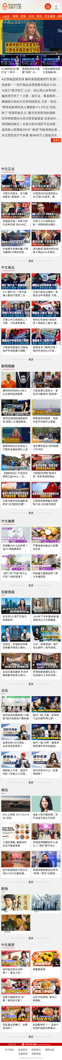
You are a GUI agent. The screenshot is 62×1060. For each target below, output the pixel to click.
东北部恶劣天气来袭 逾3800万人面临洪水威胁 (31, 135)
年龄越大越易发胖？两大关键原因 (45, 575)
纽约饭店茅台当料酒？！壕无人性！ (13, 971)
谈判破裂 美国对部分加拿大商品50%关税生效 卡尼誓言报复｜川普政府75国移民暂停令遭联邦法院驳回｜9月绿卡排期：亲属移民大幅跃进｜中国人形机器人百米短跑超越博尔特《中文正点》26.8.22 (46, 250)
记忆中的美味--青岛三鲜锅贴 (45, 999)
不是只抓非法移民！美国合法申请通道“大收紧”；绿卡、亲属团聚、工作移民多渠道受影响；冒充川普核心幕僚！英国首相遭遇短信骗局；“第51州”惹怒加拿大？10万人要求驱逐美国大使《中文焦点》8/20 (46, 294)
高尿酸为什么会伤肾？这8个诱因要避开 (15, 547)
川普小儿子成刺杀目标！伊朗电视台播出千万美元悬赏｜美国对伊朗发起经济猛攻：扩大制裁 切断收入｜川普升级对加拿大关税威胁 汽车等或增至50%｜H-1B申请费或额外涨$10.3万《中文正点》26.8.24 (46, 223)
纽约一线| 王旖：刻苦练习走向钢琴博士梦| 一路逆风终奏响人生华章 (46, 717)
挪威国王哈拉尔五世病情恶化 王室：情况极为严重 (31, 101)
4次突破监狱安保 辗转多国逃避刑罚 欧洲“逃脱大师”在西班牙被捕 (31, 79)
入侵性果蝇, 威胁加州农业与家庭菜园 (14, 844)
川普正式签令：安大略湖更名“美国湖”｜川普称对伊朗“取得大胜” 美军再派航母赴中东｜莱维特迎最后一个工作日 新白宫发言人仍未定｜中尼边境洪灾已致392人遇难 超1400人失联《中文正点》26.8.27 (15, 195)
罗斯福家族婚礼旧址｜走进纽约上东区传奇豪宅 (45, 673)
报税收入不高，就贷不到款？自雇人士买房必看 (15, 772)
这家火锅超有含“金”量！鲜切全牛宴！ (14, 999)
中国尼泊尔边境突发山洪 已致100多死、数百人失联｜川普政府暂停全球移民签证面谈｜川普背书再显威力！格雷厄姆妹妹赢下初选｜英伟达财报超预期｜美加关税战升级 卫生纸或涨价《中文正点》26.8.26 (46, 195)
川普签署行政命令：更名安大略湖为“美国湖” (45, 392)
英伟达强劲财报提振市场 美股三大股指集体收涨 (15, 420)
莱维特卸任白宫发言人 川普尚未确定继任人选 (15, 448)
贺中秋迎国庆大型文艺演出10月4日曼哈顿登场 (15, 872)
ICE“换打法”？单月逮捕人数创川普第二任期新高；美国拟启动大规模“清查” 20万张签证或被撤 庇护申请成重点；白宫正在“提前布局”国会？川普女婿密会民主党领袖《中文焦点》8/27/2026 (15, 294)
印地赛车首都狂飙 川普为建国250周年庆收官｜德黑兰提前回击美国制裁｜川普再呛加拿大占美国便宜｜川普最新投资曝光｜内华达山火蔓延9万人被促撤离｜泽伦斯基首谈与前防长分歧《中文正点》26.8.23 (16, 250)
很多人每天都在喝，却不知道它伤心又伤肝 (45, 816)
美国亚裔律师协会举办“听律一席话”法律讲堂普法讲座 (45, 872)
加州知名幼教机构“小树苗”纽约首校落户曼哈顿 (16, 717)
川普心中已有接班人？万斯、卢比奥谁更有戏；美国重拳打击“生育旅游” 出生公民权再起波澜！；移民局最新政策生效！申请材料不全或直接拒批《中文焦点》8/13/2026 (16, 321)
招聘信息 (49, 1049)
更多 (56, 140)
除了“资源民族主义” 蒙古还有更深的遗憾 (28, 112)
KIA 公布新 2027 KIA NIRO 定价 (16, 816)
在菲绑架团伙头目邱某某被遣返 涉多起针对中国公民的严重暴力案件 (31, 118)
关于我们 (9, 1049)
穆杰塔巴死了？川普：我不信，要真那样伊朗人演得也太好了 (31, 96)
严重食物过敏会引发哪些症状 (45, 547)
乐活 (31, 16)
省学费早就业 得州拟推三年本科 (46, 448)
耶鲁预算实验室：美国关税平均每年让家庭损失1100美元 (45, 420)
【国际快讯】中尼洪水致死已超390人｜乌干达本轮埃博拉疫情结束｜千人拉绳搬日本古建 (15, 475)
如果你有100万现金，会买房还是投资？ (15, 744)
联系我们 (36, 1049)
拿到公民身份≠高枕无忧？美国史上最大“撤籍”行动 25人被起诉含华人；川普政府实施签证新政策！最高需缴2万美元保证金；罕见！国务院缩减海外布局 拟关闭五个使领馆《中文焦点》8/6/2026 (46, 321)
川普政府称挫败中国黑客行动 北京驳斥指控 (45, 502)
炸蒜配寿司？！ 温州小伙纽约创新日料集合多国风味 (46, 1026)
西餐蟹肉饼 (39, 969)
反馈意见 (23, 1049)
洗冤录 (6, 911)
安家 (23, 16)
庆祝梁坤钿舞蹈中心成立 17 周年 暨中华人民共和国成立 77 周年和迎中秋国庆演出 (45, 844)
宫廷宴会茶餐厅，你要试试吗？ (15, 1026)
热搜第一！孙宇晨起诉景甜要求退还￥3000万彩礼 (31, 84)
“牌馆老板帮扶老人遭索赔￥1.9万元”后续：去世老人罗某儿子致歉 (31, 107)
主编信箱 (23, 1053)
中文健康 (49, 16)
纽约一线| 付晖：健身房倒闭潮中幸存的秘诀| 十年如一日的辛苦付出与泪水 (46, 744)
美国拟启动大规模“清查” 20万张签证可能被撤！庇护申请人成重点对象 (31, 71)
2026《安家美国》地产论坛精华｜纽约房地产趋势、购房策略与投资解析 (45, 646)
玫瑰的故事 (7, 932)
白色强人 (36, 911)
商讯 (39, 16)
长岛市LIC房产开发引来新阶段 (15, 618)
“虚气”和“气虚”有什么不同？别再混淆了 (15, 575)
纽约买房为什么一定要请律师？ (45, 772)
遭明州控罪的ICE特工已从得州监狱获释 (15, 392)
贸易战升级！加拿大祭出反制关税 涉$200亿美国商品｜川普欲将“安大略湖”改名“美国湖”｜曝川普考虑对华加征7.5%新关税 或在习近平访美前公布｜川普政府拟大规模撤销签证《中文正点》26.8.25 (16, 223)
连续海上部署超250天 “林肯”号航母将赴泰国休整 (31, 129)
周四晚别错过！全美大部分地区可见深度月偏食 (31, 124)
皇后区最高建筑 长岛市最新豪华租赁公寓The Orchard (15, 673)
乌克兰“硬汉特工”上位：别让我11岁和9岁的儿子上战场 (31, 90)
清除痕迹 (36, 1053)
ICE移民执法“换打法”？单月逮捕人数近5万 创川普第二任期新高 (10, 71)
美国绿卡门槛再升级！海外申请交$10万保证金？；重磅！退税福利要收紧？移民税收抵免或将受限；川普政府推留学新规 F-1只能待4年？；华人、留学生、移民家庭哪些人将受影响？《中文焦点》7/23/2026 (45, 349)
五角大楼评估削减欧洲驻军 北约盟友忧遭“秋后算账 (15, 502)
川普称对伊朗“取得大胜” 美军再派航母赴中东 (45, 475)
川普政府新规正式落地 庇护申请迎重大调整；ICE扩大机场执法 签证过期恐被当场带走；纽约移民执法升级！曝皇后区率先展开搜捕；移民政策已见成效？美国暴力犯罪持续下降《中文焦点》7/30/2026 (15, 349)
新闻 (15, 16)
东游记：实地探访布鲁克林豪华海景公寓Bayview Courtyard (16, 646)
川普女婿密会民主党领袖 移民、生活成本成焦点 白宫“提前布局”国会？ (51, 71)
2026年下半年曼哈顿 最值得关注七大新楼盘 (46, 618)
